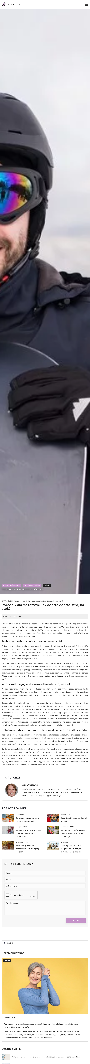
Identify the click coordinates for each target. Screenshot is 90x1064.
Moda (46, 585)
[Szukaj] (4, 943)
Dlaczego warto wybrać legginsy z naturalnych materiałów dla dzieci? (71, 848)
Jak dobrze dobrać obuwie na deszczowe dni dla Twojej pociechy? (74, 833)
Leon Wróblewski (12, 585)
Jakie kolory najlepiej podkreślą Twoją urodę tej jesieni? (27, 848)
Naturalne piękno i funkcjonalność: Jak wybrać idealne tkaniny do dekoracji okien (46, 1057)
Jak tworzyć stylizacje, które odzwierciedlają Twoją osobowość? (28, 833)
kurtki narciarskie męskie (50, 663)
